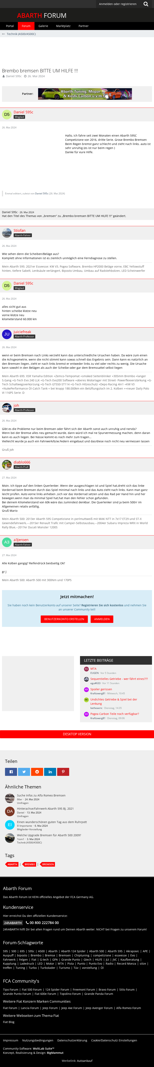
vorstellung (89, 968)
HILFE (98, 959)
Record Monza (126, 963)
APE (145, 951)
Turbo (33, 968)
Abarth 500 (96, 951)
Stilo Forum (127, 989)
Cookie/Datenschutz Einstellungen (114, 1040)
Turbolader (47, 968)
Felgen (23, 959)
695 (22, 951)
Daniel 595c (14, 76)
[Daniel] (10, 812)
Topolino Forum (70, 994)
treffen (7, 968)
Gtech (87, 959)
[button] (124, 4)
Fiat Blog (8, 1022)
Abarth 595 (115, 951)
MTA (93, 668)
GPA (55, 959)
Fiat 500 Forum (32, 989)
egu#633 (95, 683)
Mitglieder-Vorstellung (29, 829)
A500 (41, 951)
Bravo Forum (107, 989)
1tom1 (20, 839)
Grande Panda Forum (98, 994)
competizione (102, 955)
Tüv (76, 968)
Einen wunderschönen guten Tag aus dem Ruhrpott (52, 822)
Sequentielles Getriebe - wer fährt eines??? (119, 679)
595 (5, 951)
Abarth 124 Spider (73, 951)
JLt (107, 959)
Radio (109, 963)
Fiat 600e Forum (45, 994)
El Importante (24, 825)
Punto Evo (95, 963)
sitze (143, 963)
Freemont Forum (84, 989)
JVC (115, 959)
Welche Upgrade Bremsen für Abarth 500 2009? (49, 835)
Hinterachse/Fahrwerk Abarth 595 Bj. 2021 (45, 808)
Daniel (20, 812)
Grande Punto (70, 959)
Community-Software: (28, 1048)
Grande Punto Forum (17, 994)
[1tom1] (10, 838)
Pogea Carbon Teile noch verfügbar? (114, 714)
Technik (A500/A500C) (29, 842)
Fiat (33, 959)
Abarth (12, 864)
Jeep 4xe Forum (71, 1008)
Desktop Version (77, 734)
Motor (50, 963)
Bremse (50, 955)
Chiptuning (81, 955)
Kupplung (9, 963)
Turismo (64, 968)
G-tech (44, 959)
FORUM (42, 15)
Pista (70, 963)
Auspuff (8, 955)
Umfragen (22, 803)
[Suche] (146, 4)
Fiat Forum (10, 1008)
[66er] (10, 799)
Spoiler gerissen (101, 689)
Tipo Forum (10, 989)
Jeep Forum (50, 1008)
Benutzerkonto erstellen (64, 619)
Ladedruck (27, 963)
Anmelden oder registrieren (118, 4)
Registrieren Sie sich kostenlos (102, 605)
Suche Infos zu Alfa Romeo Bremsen (41, 795)
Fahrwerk (9, 959)
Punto (81, 963)
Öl (102, 968)
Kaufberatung (130, 959)
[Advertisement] (77, 54)
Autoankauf (84, 1061)
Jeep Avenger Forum (99, 1008)
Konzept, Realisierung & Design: (33, 1053)
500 (13, 951)
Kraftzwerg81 (97, 693)
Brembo (30, 864)
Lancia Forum (30, 1008)
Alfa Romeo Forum (128, 1008)
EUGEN (94, 673)
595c (31, 951)
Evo (132, 955)
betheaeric (96, 708)
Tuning (20, 968)
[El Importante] (10, 825)
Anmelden (102, 619)
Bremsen (48, 864)
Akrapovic (132, 951)
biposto (22, 955)
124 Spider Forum (57, 989)
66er (19, 799)
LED (40, 963)
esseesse (121, 955)
